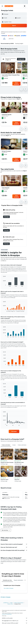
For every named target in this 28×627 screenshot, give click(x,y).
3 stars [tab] (14, 445)
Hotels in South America (18, 602)
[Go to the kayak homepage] (9, 6)
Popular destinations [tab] (19, 580)
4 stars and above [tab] (6, 445)
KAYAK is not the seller (7, 618)
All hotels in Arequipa (5, 597)
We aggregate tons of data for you (10, 620)
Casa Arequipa (5, 187)
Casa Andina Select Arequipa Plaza (11, 75)
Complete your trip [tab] (7, 580)
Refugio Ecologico (6, 151)
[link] (6, 217)
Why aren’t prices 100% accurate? (10, 623)
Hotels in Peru (10, 603)
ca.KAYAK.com (5, 602)
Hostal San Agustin (6, 114)
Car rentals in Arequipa (8, 588)
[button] (2, 6)
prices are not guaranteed (6, 614)
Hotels (11, 602)
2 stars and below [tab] (22, 445)
